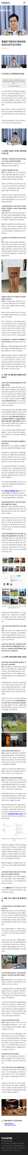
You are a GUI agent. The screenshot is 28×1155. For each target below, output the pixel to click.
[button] (24, 2)
